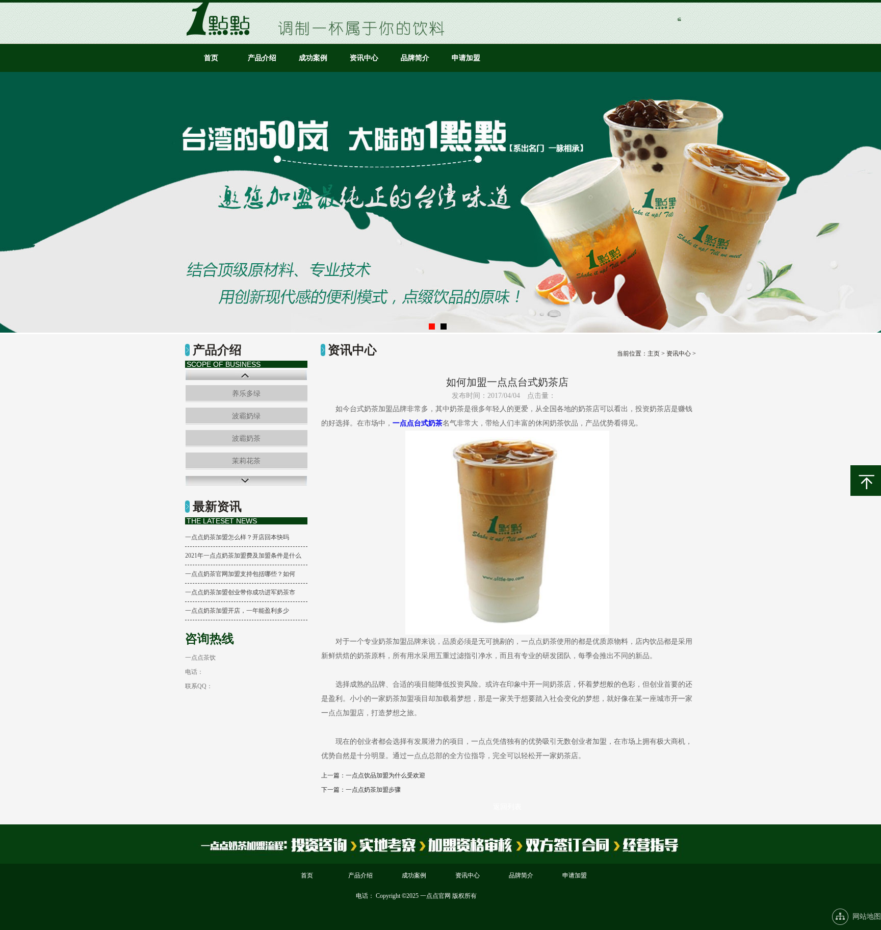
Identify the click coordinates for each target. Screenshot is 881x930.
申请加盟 (466, 58)
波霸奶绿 (246, 416)
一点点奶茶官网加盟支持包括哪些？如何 (240, 573)
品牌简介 (415, 58)
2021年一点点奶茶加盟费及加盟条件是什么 (243, 555)
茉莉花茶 (246, 461)
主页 (653, 353)
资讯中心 (364, 58)
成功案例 (313, 58)
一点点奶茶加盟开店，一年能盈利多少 (237, 610)
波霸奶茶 (246, 438)
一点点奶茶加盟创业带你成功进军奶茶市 (240, 592)
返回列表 (507, 807)
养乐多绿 (246, 393)
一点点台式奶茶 (418, 423)
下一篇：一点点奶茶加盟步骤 (361, 789)
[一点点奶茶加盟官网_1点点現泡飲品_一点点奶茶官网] (221, 33)
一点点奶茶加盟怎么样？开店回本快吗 (237, 537)
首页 (211, 58)
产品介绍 (262, 58)
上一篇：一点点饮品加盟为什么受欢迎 (373, 775)
